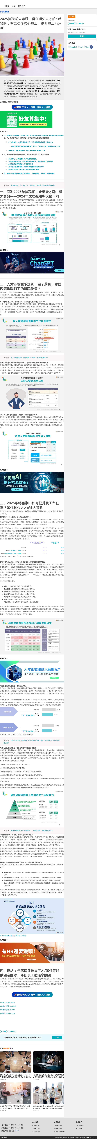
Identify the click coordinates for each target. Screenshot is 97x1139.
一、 (33, 135)
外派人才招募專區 (59, 1131)
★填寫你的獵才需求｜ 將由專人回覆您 (13, 936)
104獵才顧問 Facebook (8, 1006)
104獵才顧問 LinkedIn (7, 1010)
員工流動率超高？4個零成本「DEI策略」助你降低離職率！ (29, 358)
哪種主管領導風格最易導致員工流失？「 (35, 146)
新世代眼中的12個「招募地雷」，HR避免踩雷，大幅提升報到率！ (32, 830)
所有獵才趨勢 (4, 12)
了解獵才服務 (58, 1126)
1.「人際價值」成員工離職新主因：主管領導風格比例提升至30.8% (30, 142)
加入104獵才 (79, 1128)
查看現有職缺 (36, 1126)
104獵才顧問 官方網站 (7, 1003)
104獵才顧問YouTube (7, 1013)
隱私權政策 (4, 1137)
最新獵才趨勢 (58, 1128)
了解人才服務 (36, 1128)
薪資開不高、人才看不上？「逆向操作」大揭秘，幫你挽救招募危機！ (33, 185)
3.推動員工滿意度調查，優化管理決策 (20, 164)
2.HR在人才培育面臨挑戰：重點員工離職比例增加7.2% (26, 150)
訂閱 (82, 36)
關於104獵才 (79, 1126)
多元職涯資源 (36, 1131)
